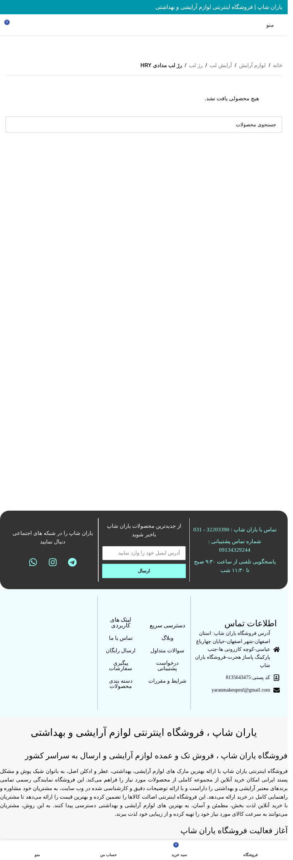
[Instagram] (53, 562)
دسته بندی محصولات (121, 683)
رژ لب (196, 65)
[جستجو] (13, 124)
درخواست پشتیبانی (167, 665)
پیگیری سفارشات (120, 665)
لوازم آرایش (252, 65)
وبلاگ (167, 638)
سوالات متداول (167, 650)
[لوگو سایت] (143, 24)
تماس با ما (121, 638)
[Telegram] (72, 562)
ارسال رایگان (120, 650)
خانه (277, 65)
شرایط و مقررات (167, 681)
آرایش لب (221, 65)
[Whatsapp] (33, 562)
